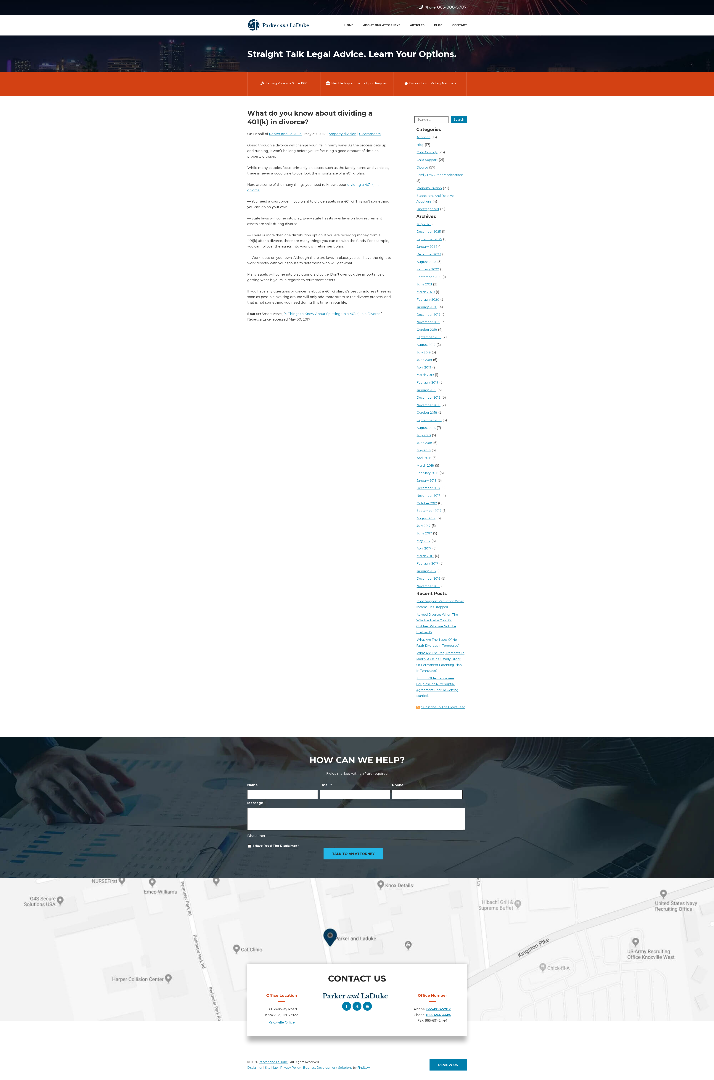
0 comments (370, 134)
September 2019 (429, 337)
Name (252, 785)
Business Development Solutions (327, 1067)
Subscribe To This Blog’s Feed (443, 707)
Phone (397, 785)
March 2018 (425, 465)
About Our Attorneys (381, 25)
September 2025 (429, 239)
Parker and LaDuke (285, 134)
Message (255, 803)
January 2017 (426, 571)
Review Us (448, 1065)
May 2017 (423, 541)
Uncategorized (428, 209)
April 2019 (424, 367)
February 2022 (428, 269)
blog (420, 145)
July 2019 (424, 352)
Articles (417, 25)
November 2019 (428, 322)
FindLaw (363, 1067)
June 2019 (424, 360)
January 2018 (427, 480)
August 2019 (426, 345)
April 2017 (424, 548)
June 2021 (424, 284)
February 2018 (427, 473)
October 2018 (427, 412)
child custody (427, 152)
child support (427, 160)
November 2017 (428, 495)
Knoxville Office (282, 1022)
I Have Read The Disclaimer (276, 845)
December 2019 (428, 314)
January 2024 (427, 246)
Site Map (271, 1067)
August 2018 (426, 428)
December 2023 (429, 254)
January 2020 (427, 307)
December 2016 (428, 578)
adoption (423, 137)
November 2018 (428, 405)
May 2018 (424, 450)
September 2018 (429, 420)
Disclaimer (256, 836)
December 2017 (428, 488)
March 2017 (425, 556)
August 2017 (426, 518)
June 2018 (424, 443)
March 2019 (425, 375)
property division (342, 134)
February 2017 (427, 563)
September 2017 (429, 510)
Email (326, 785)
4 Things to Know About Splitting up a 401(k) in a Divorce (332, 314)
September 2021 (429, 277)
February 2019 (427, 382)
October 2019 (427, 330)
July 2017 (424, 526)
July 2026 (424, 224)
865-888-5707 (452, 7)
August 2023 (426, 262)
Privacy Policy (290, 1067)
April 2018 (424, 458)
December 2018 (428, 397)
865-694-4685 (438, 1015)
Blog (438, 25)
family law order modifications (440, 175)
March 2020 (426, 292)
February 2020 (428, 299)
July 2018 (424, 435)
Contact (459, 25)
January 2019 (426, 390)
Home (348, 25)
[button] (710, 1061)
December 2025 (429, 231)
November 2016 (428, 586)
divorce (422, 167)
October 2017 (427, 503)
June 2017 (424, 533)
